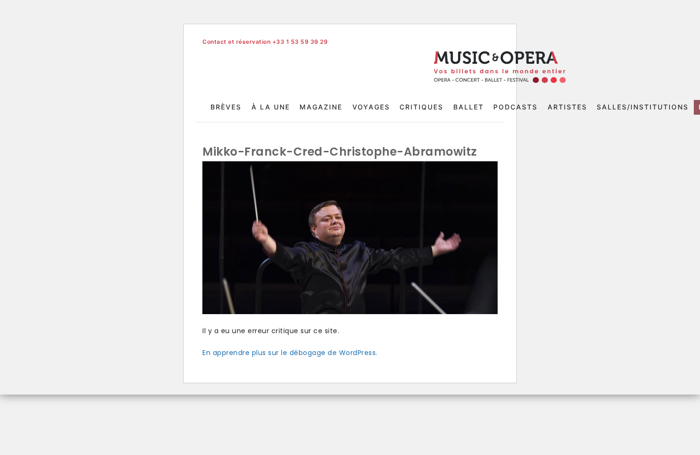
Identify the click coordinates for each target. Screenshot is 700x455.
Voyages (371, 107)
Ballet (468, 107)
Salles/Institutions (643, 107)
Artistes (567, 107)
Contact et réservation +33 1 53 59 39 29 (265, 41)
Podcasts (515, 107)
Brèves (225, 107)
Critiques (421, 107)
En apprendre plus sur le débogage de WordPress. (290, 352)
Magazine (321, 107)
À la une (270, 107)
